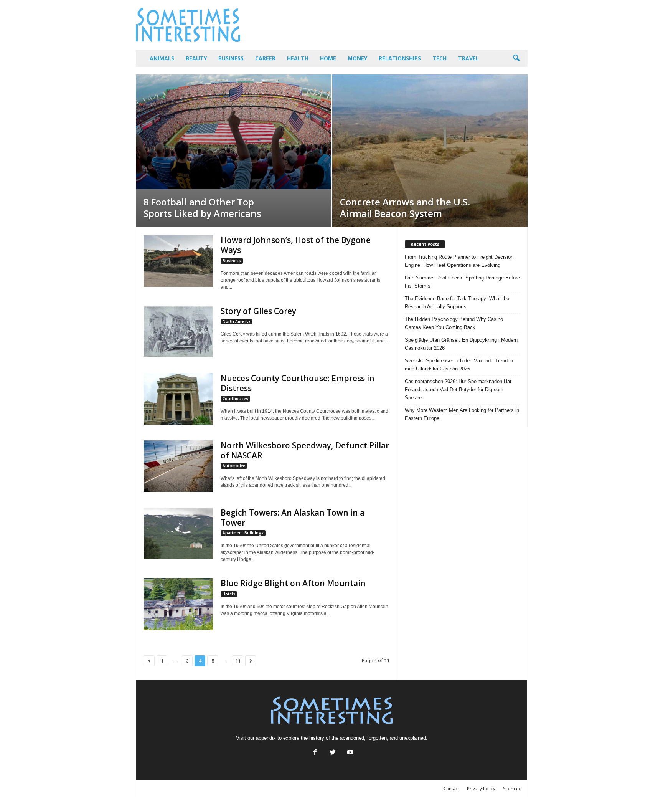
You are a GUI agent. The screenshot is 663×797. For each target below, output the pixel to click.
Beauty (196, 58)
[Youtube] (349, 753)
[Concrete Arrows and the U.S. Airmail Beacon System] (430, 150)
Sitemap (511, 788)
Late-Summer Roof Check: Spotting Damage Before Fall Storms (462, 282)
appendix (266, 738)
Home (328, 58)
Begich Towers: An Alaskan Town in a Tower (292, 517)
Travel (468, 58)
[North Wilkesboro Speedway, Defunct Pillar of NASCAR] (178, 466)
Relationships (400, 58)
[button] (516, 58)
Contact (451, 788)
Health (297, 58)
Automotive (234, 465)
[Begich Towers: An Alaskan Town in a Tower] (178, 533)
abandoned (352, 738)
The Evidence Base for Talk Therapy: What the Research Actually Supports (457, 302)
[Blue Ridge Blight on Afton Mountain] (178, 604)
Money (357, 58)
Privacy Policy (481, 788)
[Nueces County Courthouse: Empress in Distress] (178, 399)
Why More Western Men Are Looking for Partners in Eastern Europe (462, 414)
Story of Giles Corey (258, 311)
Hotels (229, 594)
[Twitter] (332, 753)
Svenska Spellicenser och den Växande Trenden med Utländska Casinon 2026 (459, 365)
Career (265, 58)
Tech (439, 58)
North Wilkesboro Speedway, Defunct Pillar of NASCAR (305, 450)
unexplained (412, 738)
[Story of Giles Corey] (178, 332)
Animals (162, 58)
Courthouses (235, 398)
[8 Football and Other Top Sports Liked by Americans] (233, 131)
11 (238, 661)
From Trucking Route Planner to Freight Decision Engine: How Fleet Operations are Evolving (459, 261)
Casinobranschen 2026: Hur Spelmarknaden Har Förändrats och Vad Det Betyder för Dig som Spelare (458, 389)
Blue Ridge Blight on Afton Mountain (293, 583)
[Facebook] (315, 753)
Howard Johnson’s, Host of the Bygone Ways (296, 245)
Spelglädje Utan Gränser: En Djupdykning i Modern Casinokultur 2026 (461, 344)
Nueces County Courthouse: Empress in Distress (297, 383)
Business (231, 58)
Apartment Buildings (243, 533)
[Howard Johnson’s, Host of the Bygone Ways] (178, 261)
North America (237, 321)
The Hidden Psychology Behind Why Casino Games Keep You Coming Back (454, 323)
